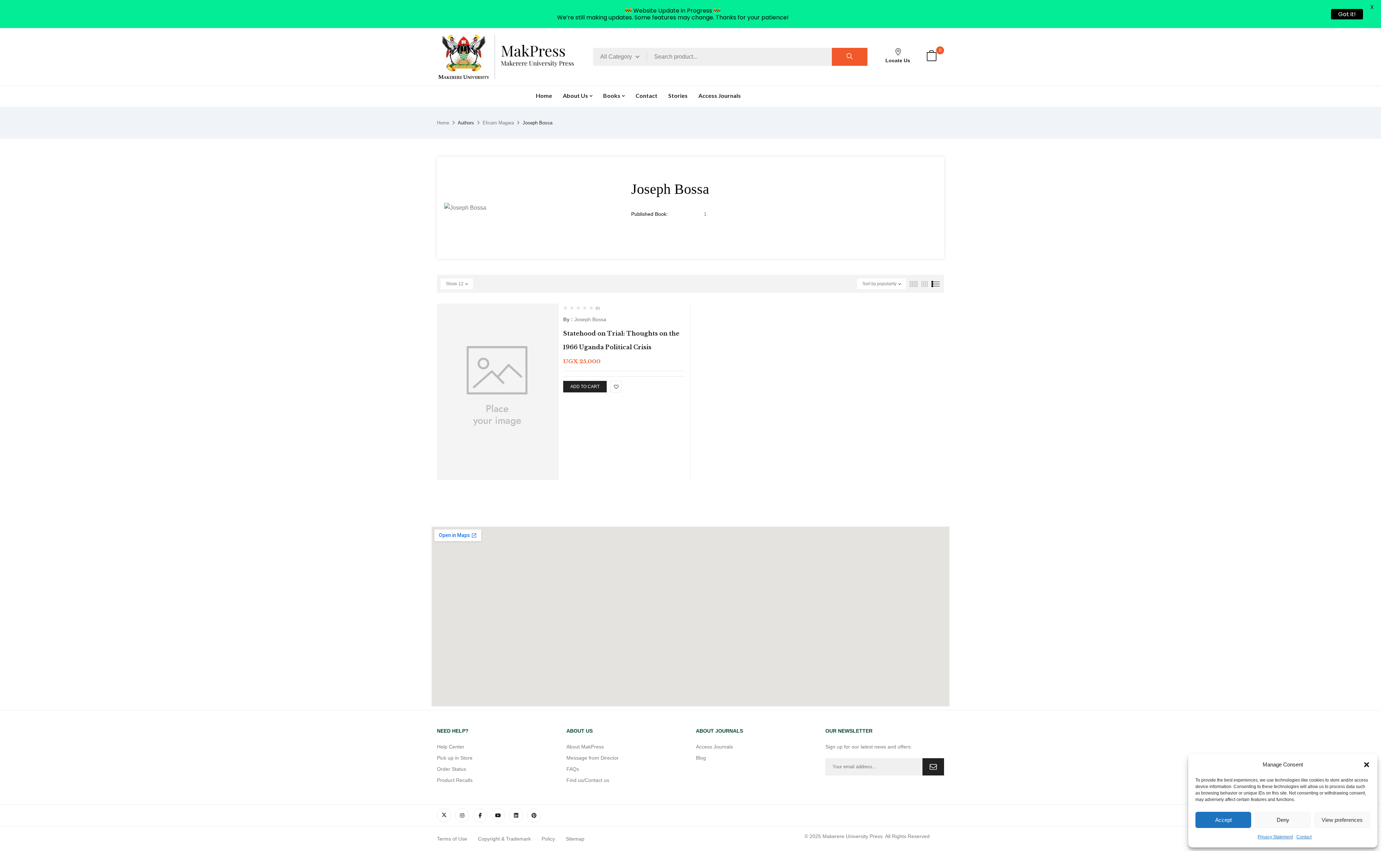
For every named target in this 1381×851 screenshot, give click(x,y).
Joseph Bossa (590, 319)
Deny (1283, 820)
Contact (1304, 836)
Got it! (1347, 14)
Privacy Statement (1275, 836)
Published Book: (649, 214)
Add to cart (585, 386)
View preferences (1342, 820)
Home (443, 123)
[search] (849, 57)
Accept (1223, 820)
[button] (1366, 764)
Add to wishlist (616, 386)
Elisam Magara (498, 123)
